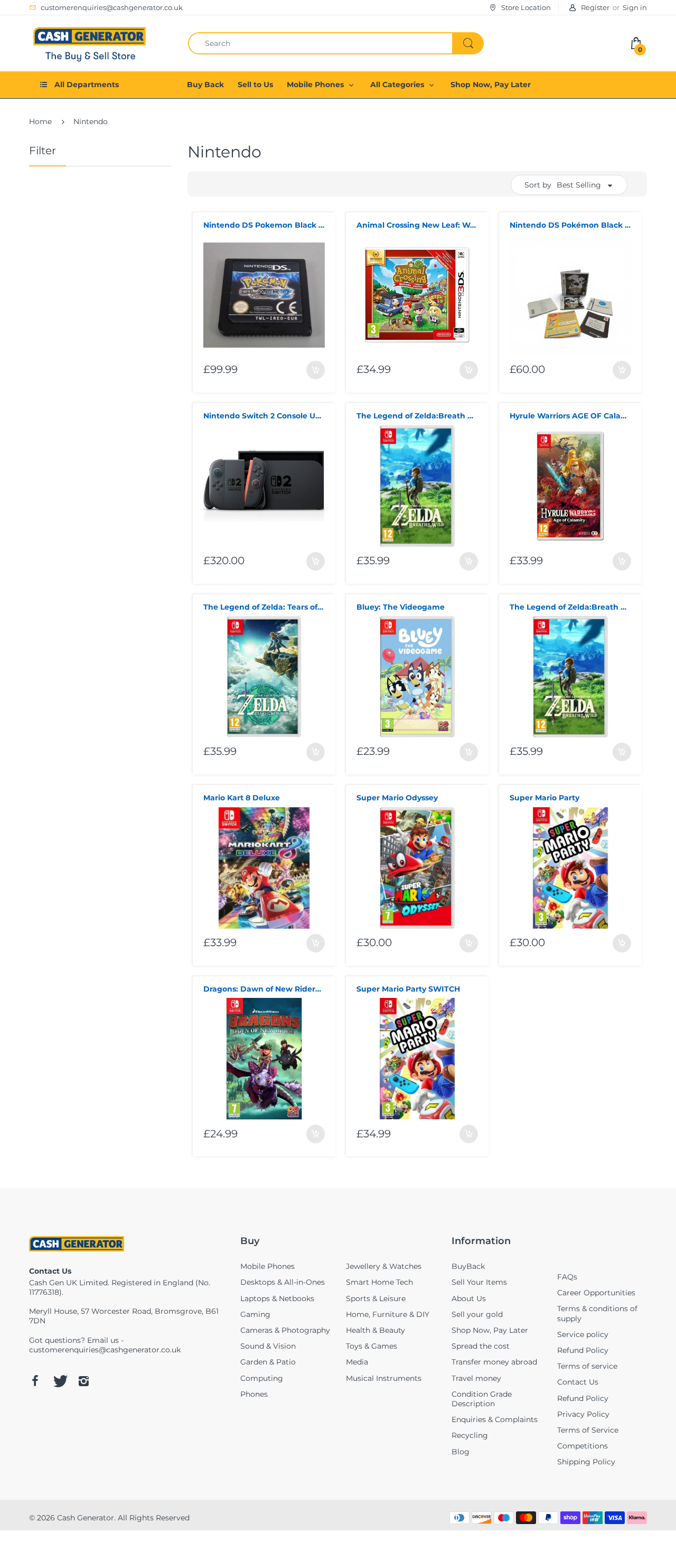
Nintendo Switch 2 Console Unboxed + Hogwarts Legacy (264, 416)
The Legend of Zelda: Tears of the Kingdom (264, 607)
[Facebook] (35, 1380)
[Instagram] (83, 1380)
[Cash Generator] (90, 42)
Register (595, 7)
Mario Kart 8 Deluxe (241, 797)
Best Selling (579, 185)
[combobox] (335, 43)
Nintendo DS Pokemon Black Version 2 (264, 225)
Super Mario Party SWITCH (408, 989)
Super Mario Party (544, 797)
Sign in (635, 7)
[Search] (468, 43)
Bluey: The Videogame (400, 607)
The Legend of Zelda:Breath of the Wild (417, 416)
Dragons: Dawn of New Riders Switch (264, 989)
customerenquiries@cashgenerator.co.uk (105, 1349)
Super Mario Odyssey (397, 797)
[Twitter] (59, 1380)
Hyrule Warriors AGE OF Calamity (570, 416)
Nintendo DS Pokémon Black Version (570, 225)
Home (40, 121)
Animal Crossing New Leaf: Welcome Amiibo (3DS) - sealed (417, 225)
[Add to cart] (315, 370)
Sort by (537, 185)
